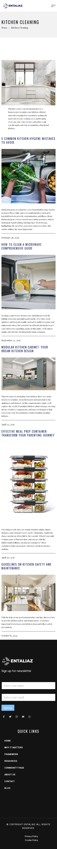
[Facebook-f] (3, 716)
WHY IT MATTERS (13, 747)
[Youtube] (23, 716)
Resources (10, 761)
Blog (7, 788)
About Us (9, 774)
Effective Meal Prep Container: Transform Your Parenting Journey (28, 433)
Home (4, 27)
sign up (8, 707)
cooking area (29, 118)
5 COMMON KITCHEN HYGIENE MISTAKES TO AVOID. (28, 140)
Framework (11, 754)
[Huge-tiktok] (29, 716)
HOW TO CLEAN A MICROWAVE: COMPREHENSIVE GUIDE (21, 246)
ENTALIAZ (30, 824)
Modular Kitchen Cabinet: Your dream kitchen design (24, 349)
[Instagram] (16, 716)
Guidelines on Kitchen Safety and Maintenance (26, 566)
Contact (9, 781)
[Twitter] (10, 716)
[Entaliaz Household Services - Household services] (13, 5)
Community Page (14, 767)
